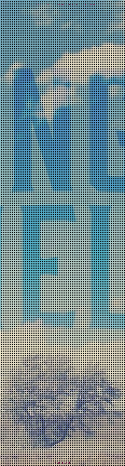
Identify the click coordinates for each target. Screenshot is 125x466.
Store (85, 4)
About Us (39, 4)
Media (71, 4)
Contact (92, 4)
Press (78, 4)
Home (31, 4)
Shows (49, 4)
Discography (60, 4)
